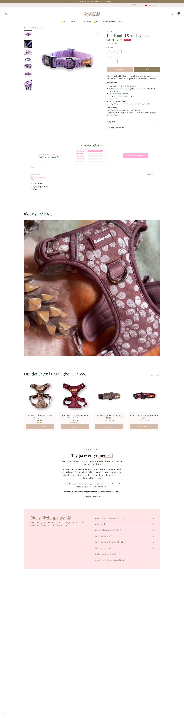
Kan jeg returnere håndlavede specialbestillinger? (110, 542)
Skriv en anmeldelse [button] (135, 156)
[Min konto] (173, 13)
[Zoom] (97, 33)
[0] (177, 13)
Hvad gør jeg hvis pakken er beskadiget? (108, 530)
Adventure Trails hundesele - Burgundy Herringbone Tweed (75, 416)
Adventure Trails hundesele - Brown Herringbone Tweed (40, 416)
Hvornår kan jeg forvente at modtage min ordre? (110, 518)
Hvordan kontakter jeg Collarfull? (105, 554)
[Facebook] (132, 5)
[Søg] (7, 14)
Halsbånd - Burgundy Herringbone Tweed (144, 415)
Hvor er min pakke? (101, 524)
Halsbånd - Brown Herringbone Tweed (109, 415)
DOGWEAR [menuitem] (73, 22)
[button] (80, 151)
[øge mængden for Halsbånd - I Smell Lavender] (115, 61)
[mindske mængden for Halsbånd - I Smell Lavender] (108, 61)
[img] (35, 174)
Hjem (25, 28)
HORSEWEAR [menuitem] (86, 22)
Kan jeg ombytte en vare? (103, 548)
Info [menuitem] (120, 22)
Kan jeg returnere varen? (103, 536)
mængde (109, 57)
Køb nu (147, 70)
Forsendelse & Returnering (115, 128)
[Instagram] (135, 5)
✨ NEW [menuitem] (64, 22)
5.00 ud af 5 (54, 154)
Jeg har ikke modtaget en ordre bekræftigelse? (109, 560)
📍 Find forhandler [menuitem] (109, 22)
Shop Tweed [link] (155, 375)
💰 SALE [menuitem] (97, 22)
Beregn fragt (111, 122)
